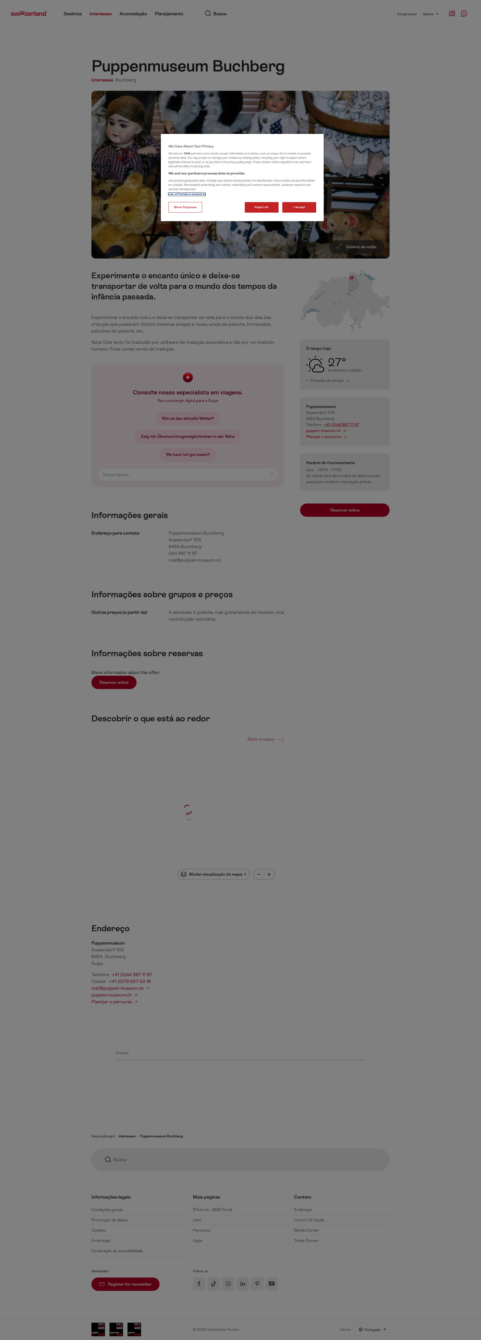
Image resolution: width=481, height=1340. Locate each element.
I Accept (299, 207)
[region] (242, 177)
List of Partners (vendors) (186, 194)
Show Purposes (185, 207)
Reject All (262, 207)
